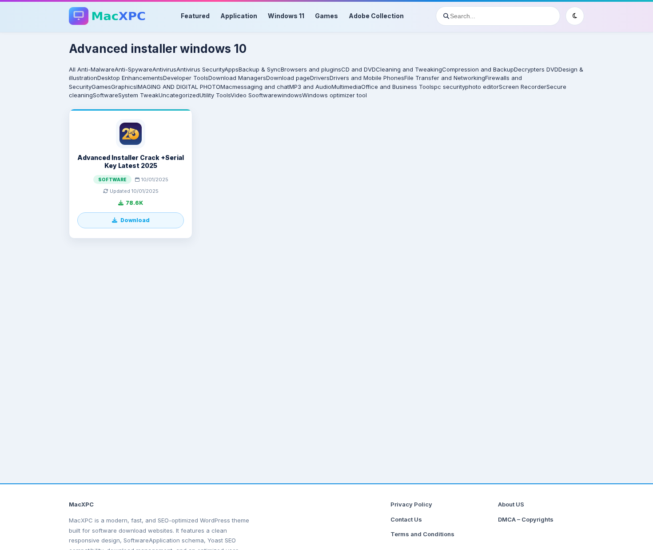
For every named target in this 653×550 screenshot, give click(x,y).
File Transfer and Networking (444, 77)
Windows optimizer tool (334, 95)
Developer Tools (185, 77)
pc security (449, 86)
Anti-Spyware (133, 69)
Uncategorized (179, 95)
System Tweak (138, 95)
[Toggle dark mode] (574, 16)
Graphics (123, 86)
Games (326, 16)
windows (289, 95)
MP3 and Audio (310, 86)
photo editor (482, 86)
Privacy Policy (411, 504)
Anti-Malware (96, 69)
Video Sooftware (254, 95)
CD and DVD (358, 69)
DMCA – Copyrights (525, 519)
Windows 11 (286, 16)
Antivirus (164, 69)
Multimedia (346, 86)
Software (105, 95)
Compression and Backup (478, 69)
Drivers (320, 77)
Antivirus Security (200, 69)
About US (511, 504)
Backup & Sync (260, 69)
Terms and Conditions (422, 534)
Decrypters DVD (536, 69)
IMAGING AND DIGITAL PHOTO (178, 86)
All (72, 69)
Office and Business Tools (397, 86)
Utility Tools (215, 95)
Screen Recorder (522, 86)
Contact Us (406, 519)
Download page (288, 77)
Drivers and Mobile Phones (367, 77)
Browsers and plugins (311, 69)
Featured (195, 16)
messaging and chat (260, 86)
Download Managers (237, 77)
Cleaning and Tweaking (409, 69)
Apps (231, 69)
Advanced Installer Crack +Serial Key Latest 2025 (130, 161)
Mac (226, 86)
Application (238, 16)
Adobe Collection (376, 16)
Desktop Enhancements (130, 77)
